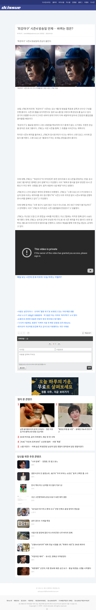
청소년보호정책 (52, 601)
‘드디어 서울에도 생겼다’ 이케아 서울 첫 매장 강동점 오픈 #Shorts (44, 323)
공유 (28, 333)
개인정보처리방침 (40, 601)
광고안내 (23, 601)
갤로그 (80, 2)
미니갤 (68, 2)
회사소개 (9, 601)
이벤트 (86, 2)
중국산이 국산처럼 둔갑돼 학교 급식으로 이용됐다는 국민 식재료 (43, 326)
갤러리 (54, 2)
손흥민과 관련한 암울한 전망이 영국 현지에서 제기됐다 (39, 319)
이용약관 (30, 601)
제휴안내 (16, 601)
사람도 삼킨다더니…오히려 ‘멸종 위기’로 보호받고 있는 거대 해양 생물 (46, 311)
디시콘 (92, 2)
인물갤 (74, 2)
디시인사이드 (46, 2)
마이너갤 (61, 2)
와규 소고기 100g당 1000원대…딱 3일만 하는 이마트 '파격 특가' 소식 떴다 (47, 315)
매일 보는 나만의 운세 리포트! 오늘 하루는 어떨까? (39, 277)
